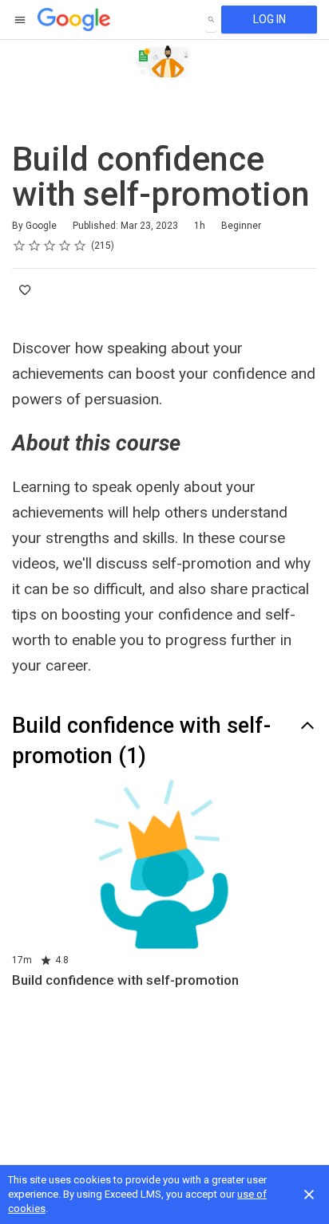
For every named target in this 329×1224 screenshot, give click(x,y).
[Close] (309, 1194)
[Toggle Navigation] (21, 20)
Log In (269, 19)
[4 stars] (65, 245)
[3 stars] (49, 245)
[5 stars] (80, 245)
